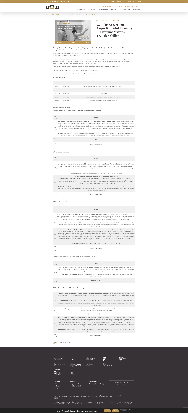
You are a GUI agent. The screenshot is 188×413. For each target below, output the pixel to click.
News (121, 6)
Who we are (59, 384)
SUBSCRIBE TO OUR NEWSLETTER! (121, 383)
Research (113, 9)
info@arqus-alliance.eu (66, 1)
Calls (115, 6)
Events (127, 6)
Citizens (140, 1)
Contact (135, 6)
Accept (107, 410)
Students (102, 1)
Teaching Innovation (137, 9)
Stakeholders (131, 1)
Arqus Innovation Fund (124, 9)
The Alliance (107, 6)
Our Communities (80, 9)
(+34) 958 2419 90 (75, 386)
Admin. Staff (121, 1)
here (111, 66)
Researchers (111, 1)
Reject (115, 410)
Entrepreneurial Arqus (103, 9)
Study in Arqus (91, 9)
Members (58, 386)
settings (95, 411)
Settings (124, 410)
